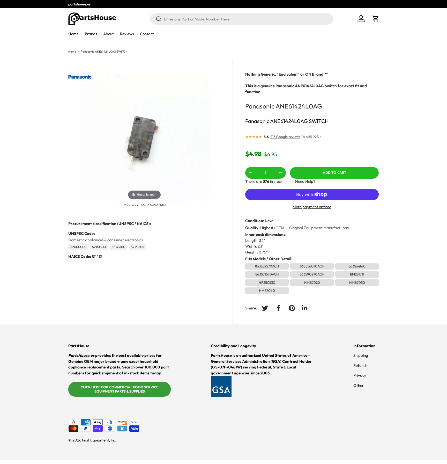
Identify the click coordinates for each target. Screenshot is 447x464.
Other (358, 385)
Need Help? (305, 181)
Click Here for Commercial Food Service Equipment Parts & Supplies (119, 389)
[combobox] (241, 19)
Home (73, 33)
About (108, 33)
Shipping (360, 355)
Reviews (127, 33)
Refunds (360, 365)
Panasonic (259, 106)
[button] (375, 18)
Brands (91, 33)
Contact (147, 33)
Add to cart (334, 172)
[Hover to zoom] (144, 135)
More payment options (312, 206)
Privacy (359, 375)
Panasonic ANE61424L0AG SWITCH (104, 51)
